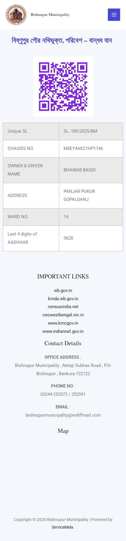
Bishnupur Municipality (50, 14)
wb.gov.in (63, 290)
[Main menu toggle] (114, 15)
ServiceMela (62, 527)
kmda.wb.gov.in (63, 298)
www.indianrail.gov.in (63, 331)
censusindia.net (63, 306)
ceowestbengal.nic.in (63, 315)
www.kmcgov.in (63, 323)
